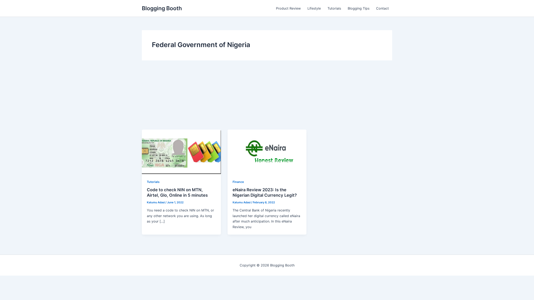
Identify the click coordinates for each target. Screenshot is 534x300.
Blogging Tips (358, 8)
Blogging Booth (162, 8)
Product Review (288, 8)
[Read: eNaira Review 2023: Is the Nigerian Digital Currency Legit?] (267, 151)
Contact (382, 8)
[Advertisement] (267, 98)
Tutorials (334, 8)
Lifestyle (314, 8)
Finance (238, 182)
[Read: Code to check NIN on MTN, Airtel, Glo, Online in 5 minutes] (181, 151)
